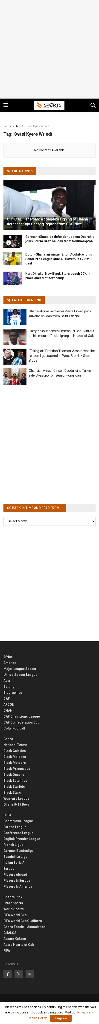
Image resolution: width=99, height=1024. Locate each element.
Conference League (18, 833)
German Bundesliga (18, 851)
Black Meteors (14, 763)
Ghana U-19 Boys (16, 804)
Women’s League (16, 798)
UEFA (7, 815)
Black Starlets (14, 786)
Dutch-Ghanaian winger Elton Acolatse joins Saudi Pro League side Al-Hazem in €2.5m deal (58, 259)
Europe (8, 868)
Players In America (17, 886)
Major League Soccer (19, 669)
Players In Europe (16, 880)
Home (7, 126)
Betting (9, 686)
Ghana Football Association (24, 927)
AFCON (8, 704)
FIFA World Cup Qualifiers (22, 921)
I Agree (61, 1018)
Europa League (14, 827)
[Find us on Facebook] (7, 974)
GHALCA (9, 933)
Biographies (12, 692)
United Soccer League (20, 675)
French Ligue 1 (14, 845)
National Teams (15, 745)
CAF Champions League (21, 716)
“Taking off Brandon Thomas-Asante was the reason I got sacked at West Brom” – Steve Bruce (62, 356)
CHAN (7, 710)
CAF (6, 698)
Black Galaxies (14, 751)
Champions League (18, 821)
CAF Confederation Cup (21, 722)
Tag (18, 126)
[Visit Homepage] (49, 105)
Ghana (8, 739)
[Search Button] (93, 105)
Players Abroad (15, 874)
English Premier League (21, 839)
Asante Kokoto (14, 939)
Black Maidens (14, 757)
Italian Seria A (13, 862)
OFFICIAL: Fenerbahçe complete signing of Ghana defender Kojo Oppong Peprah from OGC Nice (47, 221)
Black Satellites (15, 780)
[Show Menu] (5, 105)
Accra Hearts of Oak (18, 945)
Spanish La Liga (15, 857)
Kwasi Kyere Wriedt (37, 126)
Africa (8, 657)
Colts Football (14, 728)
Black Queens (13, 774)
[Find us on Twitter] (19, 974)
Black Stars (12, 792)
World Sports (13, 909)
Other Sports (13, 903)
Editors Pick (12, 897)
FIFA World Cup (14, 915)
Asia (6, 681)
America (9, 663)
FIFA (6, 950)
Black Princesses (16, 769)
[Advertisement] (49, 49)
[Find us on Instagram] (30, 974)
